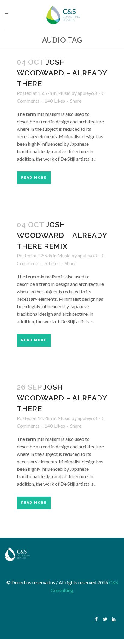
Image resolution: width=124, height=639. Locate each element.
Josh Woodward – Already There (62, 73)
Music (63, 93)
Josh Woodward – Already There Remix (62, 235)
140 (55, 101)
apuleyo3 (87, 93)
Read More (34, 178)
